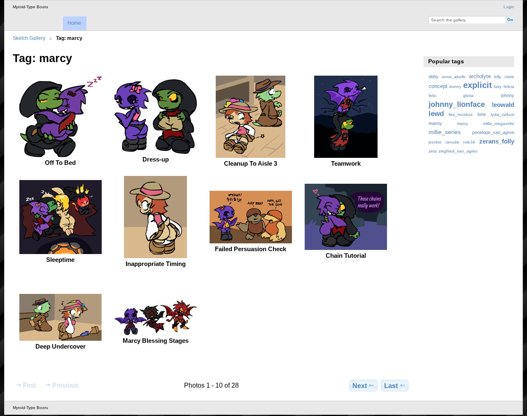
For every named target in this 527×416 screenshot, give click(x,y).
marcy (462, 123)
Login (509, 7)
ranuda (452, 142)
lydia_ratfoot (502, 114)
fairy (497, 86)
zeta (433, 151)
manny (435, 123)
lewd (436, 114)
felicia (509, 86)
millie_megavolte (498, 123)
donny (455, 86)
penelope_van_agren (493, 132)
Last (391, 385)
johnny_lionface (457, 104)
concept (438, 86)
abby (433, 76)
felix (432, 95)
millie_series (445, 132)
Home (74, 23)
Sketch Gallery (29, 38)
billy (497, 76)
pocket (435, 142)
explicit (477, 85)
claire (509, 76)
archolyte (480, 76)
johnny (507, 95)
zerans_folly (496, 141)
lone (482, 114)
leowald (503, 104)
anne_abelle (454, 76)
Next (359, 385)
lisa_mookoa (461, 114)
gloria (468, 95)
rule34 (469, 142)
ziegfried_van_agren (458, 151)
